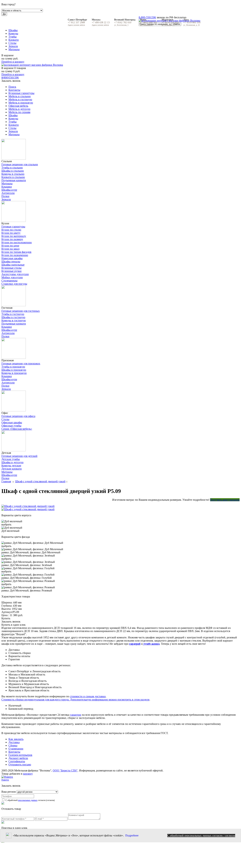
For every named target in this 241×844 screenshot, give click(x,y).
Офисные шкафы (11, 422)
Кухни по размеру (12, 239)
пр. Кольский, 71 (168, 25)
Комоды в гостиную (13, 320)
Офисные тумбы (11, 425)
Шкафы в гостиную (13, 317)
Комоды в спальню (12, 173)
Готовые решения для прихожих (20, 363)
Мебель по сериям (19, 112)
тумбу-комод (151, 643)
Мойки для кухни (12, 277)
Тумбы (12, 36)
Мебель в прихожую (20, 102)
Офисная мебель (18, 105)
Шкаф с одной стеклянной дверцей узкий (40, 481)
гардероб (134, 643)
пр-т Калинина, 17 (146, 25)
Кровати (13, 39)
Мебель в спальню (19, 96)
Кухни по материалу (13, 236)
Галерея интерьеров (20, 754)
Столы (12, 42)
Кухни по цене (10, 245)
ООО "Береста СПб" (65, 770)
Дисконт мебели (18, 758)
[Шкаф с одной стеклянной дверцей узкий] (120, 506)
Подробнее (131, 835)
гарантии (75, 714)
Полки (5, 196)
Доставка (14, 742)
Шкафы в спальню (12, 170)
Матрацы (14, 49)
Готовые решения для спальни (19, 164)
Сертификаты (16, 761)
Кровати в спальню (13, 177)
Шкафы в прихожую (13, 369)
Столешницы (9, 280)
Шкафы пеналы (10, 261)
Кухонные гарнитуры (21, 93)
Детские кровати (11, 468)
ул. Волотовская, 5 (121, 25)
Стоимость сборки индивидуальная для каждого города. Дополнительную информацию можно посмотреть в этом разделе (75, 699)
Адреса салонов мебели (76, 25)
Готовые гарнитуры (13, 226)
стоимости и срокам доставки (88, 696)
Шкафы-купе (9, 189)
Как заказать (15, 739)
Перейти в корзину (12, 61)
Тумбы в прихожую (13, 366)
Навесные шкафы (12, 258)
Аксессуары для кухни (15, 274)
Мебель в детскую (19, 108)
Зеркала (13, 46)
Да (4, 14)
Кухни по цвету (10, 232)
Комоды (13, 33)
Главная (6, 481)
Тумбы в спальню (12, 167)
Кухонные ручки (11, 271)
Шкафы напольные (13, 264)
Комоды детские (11, 465)
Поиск (12, 86)
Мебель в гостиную (20, 99)
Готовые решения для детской (19, 455)
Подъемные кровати (13, 180)
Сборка (12, 745)
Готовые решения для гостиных (20, 310)
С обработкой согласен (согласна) (30, 800)
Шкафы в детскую (12, 462)
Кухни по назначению (14, 255)
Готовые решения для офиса (18, 416)
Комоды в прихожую (14, 373)
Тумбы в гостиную (12, 314)
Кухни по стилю (11, 229)
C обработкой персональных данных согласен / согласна (201, 835)
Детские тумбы (10, 459)
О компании (15, 748)
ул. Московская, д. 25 (191, 25)
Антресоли (8, 192)
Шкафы (13, 30)
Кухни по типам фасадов (16, 251)
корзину (28, 773)
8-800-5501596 (147, 17)
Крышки (6, 186)
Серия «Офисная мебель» (16, 428)
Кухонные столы (11, 267)
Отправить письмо (19, 764)
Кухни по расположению (16, 242)
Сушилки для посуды (14, 283)
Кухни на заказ (10, 248)
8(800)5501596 (10, 77)
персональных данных (27, 800)
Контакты (14, 89)
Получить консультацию (225, 499)
